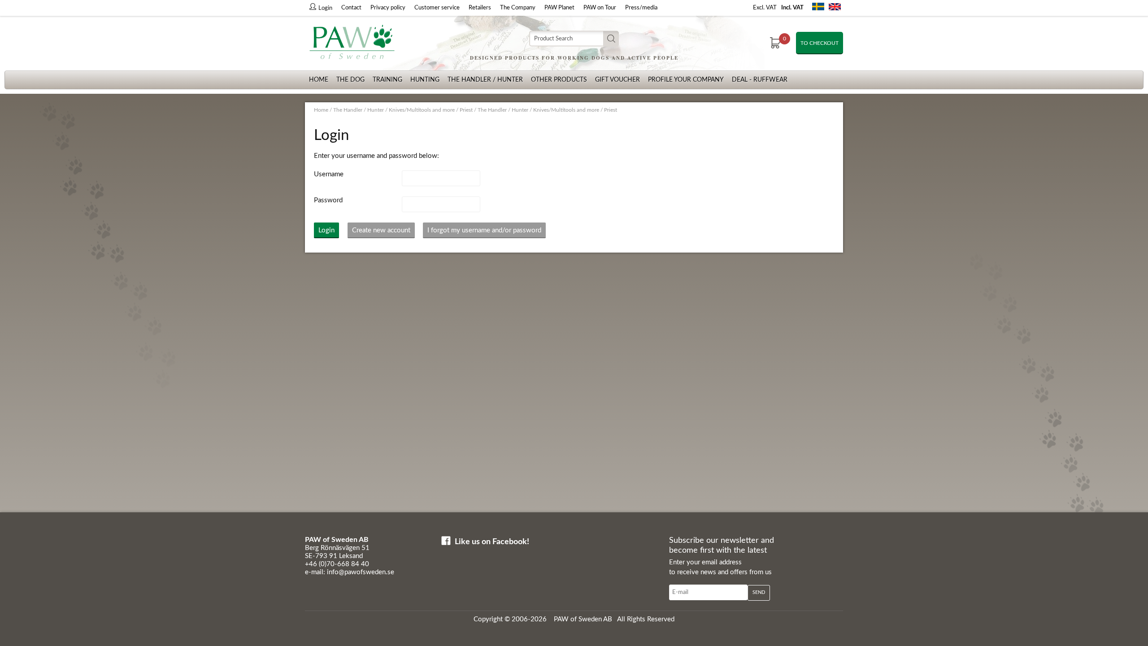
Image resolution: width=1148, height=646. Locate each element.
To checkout (819, 43)
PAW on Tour (599, 8)
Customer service (437, 8)
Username (329, 174)
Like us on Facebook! (492, 542)
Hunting (424, 80)
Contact (351, 8)
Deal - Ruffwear (759, 80)
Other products (559, 80)
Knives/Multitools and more (422, 110)
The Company (517, 8)
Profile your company (686, 80)
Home (318, 80)
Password (328, 200)
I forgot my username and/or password (484, 230)
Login (326, 230)
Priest (466, 110)
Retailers (480, 8)
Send (758, 592)
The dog (350, 80)
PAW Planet (559, 8)
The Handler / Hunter (485, 80)
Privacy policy (387, 8)
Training (387, 80)
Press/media (641, 8)
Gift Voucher (617, 80)
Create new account (381, 230)
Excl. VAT (765, 8)
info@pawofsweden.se (360, 572)
